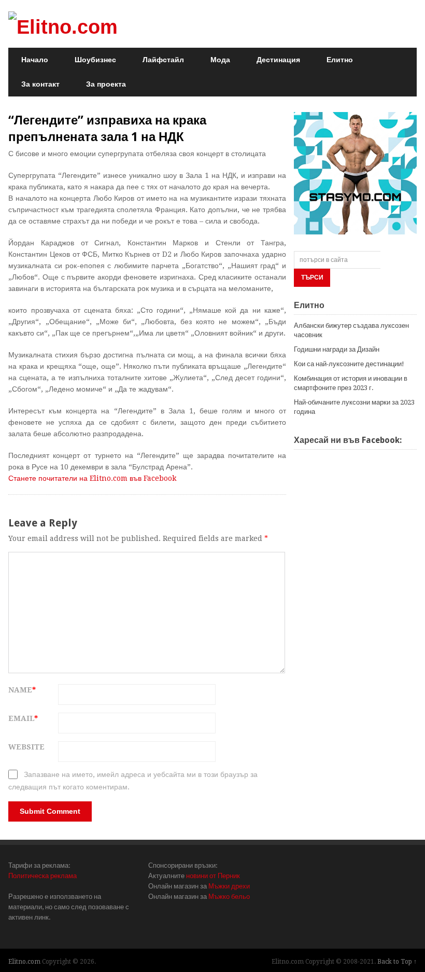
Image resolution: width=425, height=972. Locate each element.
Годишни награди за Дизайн (336, 349)
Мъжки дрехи (229, 886)
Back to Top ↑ (397, 961)
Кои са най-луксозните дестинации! (349, 364)
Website (26, 747)
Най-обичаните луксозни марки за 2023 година (354, 406)
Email (23, 718)
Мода (220, 59)
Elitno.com (24, 961)
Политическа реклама (42, 876)
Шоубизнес (95, 59)
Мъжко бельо (229, 896)
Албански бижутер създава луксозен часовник (351, 330)
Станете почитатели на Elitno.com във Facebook (92, 478)
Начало (34, 59)
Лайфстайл (163, 59)
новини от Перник (213, 876)
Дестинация (278, 59)
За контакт (40, 84)
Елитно (340, 59)
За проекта (106, 84)
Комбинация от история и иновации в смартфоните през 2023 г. (350, 383)
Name (22, 690)
